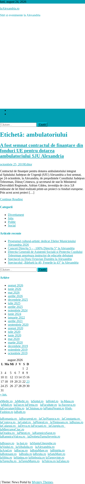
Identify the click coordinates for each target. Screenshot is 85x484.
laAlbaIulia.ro (24, 446)
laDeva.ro (24, 425)
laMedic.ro (22, 401)
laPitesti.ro (23, 433)
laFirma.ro (31, 404)
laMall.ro (6, 404)
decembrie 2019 (18, 346)
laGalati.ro (24, 422)
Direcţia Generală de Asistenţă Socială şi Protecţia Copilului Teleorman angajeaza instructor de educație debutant (45, 253)
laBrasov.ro (7, 443)
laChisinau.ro (34, 408)
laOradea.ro (7, 433)
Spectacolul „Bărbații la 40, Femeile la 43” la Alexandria (43, 262)
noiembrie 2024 (17, 310)
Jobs (10, 218)
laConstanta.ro (71, 418)
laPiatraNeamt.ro (53, 408)
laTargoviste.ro (55, 457)
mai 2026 (14, 292)
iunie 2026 (14, 289)
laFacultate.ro (48, 404)
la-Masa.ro (67, 401)
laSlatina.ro (21, 457)
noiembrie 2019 (17, 349)
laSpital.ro (37, 401)
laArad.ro (6, 450)
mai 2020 (14, 339)
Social (12, 225)
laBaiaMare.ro (39, 450)
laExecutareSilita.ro (12, 408)
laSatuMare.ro (56, 454)
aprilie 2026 (15, 296)
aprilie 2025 (15, 306)
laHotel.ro (52, 401)
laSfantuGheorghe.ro (43, 443)
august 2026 (15, 285)
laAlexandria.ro (9, 8)
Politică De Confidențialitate (25, 114)
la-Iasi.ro (22, 443)
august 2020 (15, 328)
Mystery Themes (42, 482)
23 (27, 381)
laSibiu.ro (6, 457)
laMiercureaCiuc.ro (12, 429)
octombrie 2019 (17, 353)
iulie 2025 (14, 303)
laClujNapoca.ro (49, 418)
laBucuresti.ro (28, 418)
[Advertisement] (42, 63)
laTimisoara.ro (59, 422)
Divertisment (16, 214)
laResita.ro (39, 454)
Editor (28, 164)
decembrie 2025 (18, 299)
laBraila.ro (25, 454)
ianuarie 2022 (16, 317)
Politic (12, 222)
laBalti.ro (20, 412)
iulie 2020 (14, 331)
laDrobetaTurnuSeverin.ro (43, 436)
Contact (13, 110)
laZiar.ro (19, 404)
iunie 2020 (14, 335)
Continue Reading (11, 199)
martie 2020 (15, 342)
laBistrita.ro (57, 450)
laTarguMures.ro (29, 461)
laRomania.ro (8, 418)
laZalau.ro (63, 461)
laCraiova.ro (7, 422)
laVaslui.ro (8, 446)
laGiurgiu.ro (57, 425)
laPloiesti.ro (40, 422)
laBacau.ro (21, 450)
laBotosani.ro (8, 454)
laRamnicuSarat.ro (44, 433)
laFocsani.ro (38, 425)
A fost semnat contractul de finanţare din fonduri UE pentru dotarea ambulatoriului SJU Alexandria (41, 150)
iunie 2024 (14, 314)
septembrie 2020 (18, 324)
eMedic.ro (6, 401)
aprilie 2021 (15, 321)
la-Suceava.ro (67, 404)
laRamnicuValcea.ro (12, 436)
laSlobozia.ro (36, 457)
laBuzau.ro (76, 422)
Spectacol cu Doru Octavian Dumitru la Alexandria (40, 259)
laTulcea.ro (49, 461)
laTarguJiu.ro (9, 461)
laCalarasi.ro (8, 425)
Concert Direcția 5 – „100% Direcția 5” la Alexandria (41, 248)
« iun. (3, 394)
